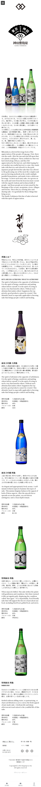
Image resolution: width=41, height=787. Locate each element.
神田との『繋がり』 (8, 741)
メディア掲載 (25, 745)
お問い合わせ (6, 750)
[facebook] (22, 751)
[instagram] (31, 751)
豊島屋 (4, 745)
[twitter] (27, 751)
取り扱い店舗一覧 (26, 741)
